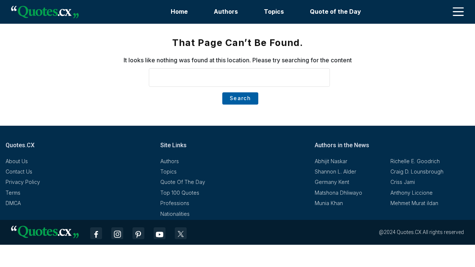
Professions (174, 203)
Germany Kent (332, 182)
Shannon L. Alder (335, 171)
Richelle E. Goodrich (415, 161)
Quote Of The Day (182, 182)
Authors (226, 11)
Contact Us (19, 171)
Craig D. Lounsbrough (416, 171)
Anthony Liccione (411, 192)
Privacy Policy (23, 182)
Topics (274, 11)
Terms (13, 192)
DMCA (13, 203)
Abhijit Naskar (331, 161)
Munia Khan (329, 203)
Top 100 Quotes (179, 192)
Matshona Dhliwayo (338, 192)
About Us (17, 161)
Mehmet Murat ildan (414, 203)
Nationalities (175, 214)
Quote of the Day (335, 11)
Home (179, 11)
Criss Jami (402, 182)
